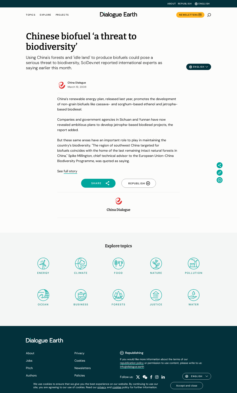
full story (70, 171)
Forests (118, 304)
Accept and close (186, 385)
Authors (31, 375)
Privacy (79, 353)
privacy (101, 387)
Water (193, 304)
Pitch (29, 368)
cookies (116, 387)
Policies (79, 375)
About (171, 3)
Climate (81, 273)
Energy (43, 273)
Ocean (43, 304)
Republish (185, 3)
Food (118, 273)
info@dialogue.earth (132, 366)
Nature (156, 273)
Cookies (79, 361)
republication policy (132, 363)
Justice (156, 304)
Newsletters (188, 14)
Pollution (194, 273)
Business (81, 304)
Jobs (29, 361)
